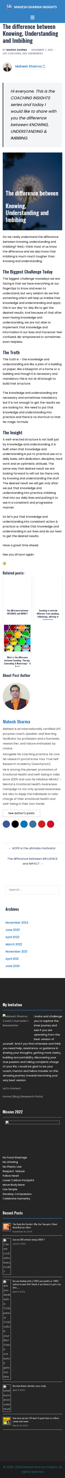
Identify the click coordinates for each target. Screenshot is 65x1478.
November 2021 (16, 951)
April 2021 (12, 959)
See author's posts (21, 813)
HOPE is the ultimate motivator (34, 848)
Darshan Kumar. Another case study (29, 1385)
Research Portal (32, 1096)
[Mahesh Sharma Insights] (32, 7)
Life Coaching (12, 53)
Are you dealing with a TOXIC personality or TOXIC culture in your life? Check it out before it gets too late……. (37, 1284)
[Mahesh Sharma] (7, 67)
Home (7, 1096)
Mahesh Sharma (16, 49)
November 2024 (16, 923)
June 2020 (12, 966)
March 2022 (13, 944)
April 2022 (12, 937)
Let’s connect (12, 1088)
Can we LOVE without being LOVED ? (29, 1239)
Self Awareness (32, 53)
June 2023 (12, 930)
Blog (16, 1096)
